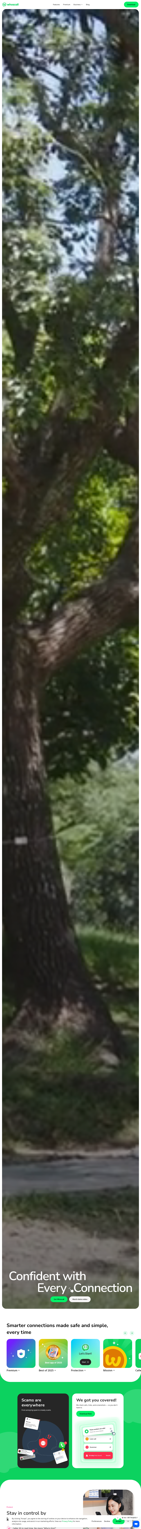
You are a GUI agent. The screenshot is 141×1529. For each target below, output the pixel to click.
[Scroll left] (125, 1333)
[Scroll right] (131, 1333)
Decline (107, 1521)
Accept (118, 1521)
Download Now (86, 1414)
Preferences (97, 1521)
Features (56, 4)
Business (77, 4)
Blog (87, 4)
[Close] (128, 1521)
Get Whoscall (59, 1299)
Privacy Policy (67, 1521)
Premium (66, 4)
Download (131, 4)
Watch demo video (79, 1299)
